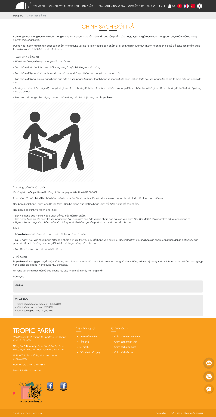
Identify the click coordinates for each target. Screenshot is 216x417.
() (173, 5)
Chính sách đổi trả (123, 352)
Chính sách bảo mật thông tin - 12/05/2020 (39, 303)
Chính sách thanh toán (125, 341)
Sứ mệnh (84, 347)
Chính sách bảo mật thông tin (129, 336)
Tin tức (151, 5)
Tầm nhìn (84, 341)
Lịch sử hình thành (89, 336)
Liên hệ (162, 5)
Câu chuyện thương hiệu (64, 5)
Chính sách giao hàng (125, 347)
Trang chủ (40, 5)
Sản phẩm (87, 5)
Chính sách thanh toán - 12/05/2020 (35, 307)
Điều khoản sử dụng (90, 352)
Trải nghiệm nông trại (112, 5)
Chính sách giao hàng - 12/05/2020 (35, 310)
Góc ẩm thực (136, 5)
